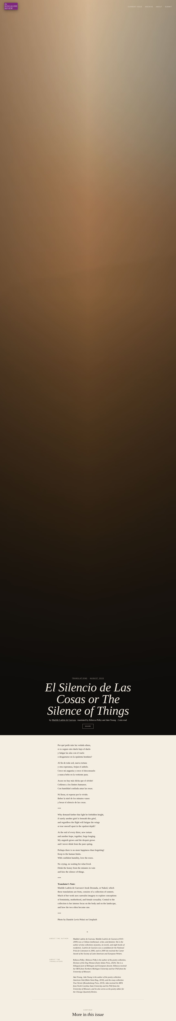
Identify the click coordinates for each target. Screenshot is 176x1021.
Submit (168, 7)
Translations (79, 678)
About (159, 7)
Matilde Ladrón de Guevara (64, 720)
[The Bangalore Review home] (11, 6)
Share (88, 726)
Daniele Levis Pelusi (75, 919)
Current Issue (135, 7)
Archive (149, 7)
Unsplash (93, 919)
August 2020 (97, 678)
